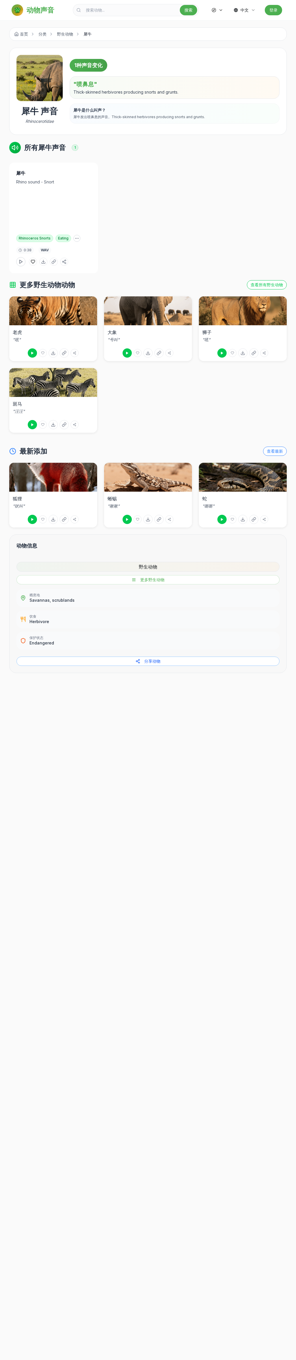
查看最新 (275, 451)
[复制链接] (54, 262)
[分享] (75, 353)
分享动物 (152, 661)
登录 (273, 10)
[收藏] (43, 353)
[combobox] (136, 10)
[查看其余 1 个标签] (76, 238)
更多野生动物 (152, 579)
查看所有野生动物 (267, 284)
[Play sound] (32, 353)
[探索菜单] (217, 10)
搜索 (188, 10)
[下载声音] (43, 262)
